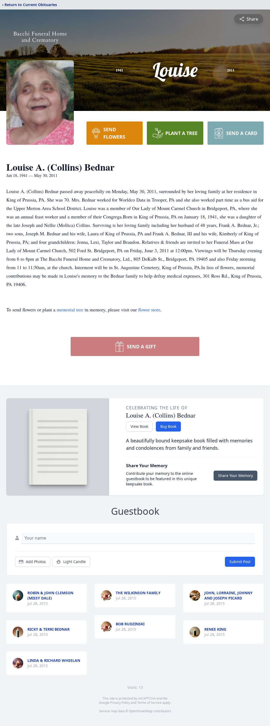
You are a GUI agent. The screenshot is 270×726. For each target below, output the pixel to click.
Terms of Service (149, 702)
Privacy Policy (120, 702)
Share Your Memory (235, 475)
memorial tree (70, 309)
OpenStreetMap (140, 711)
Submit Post (239, 561)
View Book (139, 426)
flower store (149, 309)
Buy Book (168, 426)
